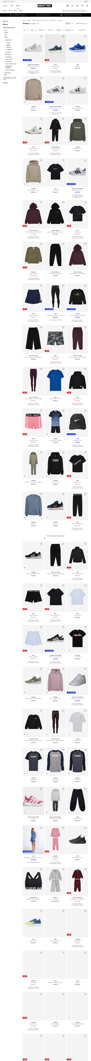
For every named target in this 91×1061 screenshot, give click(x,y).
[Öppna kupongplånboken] (67, 6)
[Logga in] (72, 6)
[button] (69, 23)
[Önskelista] (82, 6)
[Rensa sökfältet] (87, 11)
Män (12, 5)
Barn (17, 5)
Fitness (60, 20)
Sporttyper (53, 20)
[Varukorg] (87, 6)
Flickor (29, 20)
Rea (32, 30)
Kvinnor (5, 5)
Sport (46, 20)
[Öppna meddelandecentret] (77, 5)
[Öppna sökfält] (63, 11)
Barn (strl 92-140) (38, 20)
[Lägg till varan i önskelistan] (41, 37)
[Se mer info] (33, 73)
